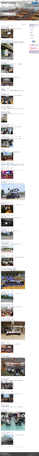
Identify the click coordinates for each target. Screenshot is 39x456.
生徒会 (12, 202)
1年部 (12, 136)
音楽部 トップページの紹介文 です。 (6, 107)
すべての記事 (32, 27)
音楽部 (12, 106)
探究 (8, 136)
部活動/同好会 (8, 40)
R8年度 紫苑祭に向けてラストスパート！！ (7, 305)
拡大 (27, 0)
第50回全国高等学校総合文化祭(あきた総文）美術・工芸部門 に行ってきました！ (12, 41)
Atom (25, 24)
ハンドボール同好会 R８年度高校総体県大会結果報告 (8, 269)
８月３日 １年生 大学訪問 (4, 27)
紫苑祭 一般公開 (3, 203)
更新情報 (31, 32)
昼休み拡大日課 (3, 256)
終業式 (2, 76)
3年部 (20, 136)
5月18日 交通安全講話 (4, 379)
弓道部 (12, 124)
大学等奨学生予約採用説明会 (5, 356)
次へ (24, 446)
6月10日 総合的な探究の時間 (5, 137)
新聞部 (8, 111)
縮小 (30, 0)
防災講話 (2, 392)
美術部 (12, 40)
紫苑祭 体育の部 (3, 182)
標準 (28, 0)
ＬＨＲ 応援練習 (3, 292)
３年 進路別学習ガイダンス (5, 94)
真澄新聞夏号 (3, 89)
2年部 (16, 136)
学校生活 (8, 202)
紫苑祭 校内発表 (3, 216)
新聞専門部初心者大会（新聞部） (5, 112)
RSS (23, 24)
